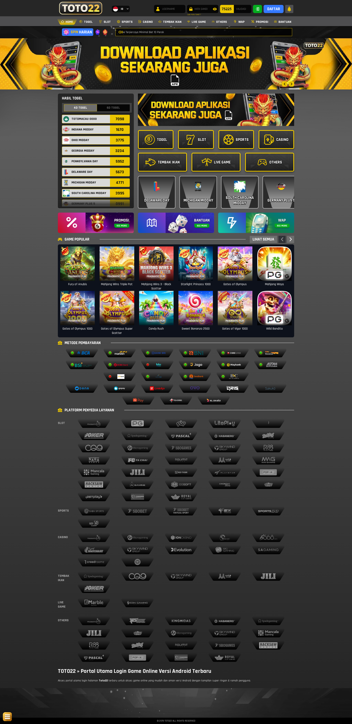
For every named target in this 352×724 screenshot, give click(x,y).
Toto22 (103, 680)
